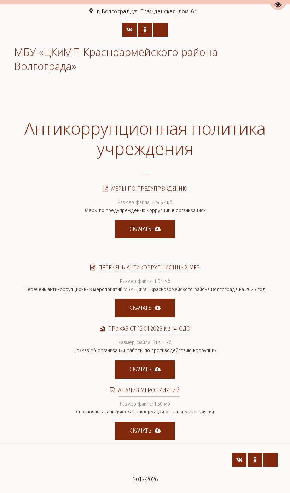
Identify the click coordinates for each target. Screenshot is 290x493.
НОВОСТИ (164, 98)
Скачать (141, 229)
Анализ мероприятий (149, 390)
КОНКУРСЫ (209, 98)
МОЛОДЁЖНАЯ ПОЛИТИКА (100, 98)
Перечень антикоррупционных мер (149, 267)
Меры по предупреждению (149, 188)
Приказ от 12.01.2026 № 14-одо (149, 328)
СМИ (246, 98)
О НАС (36, 98)
